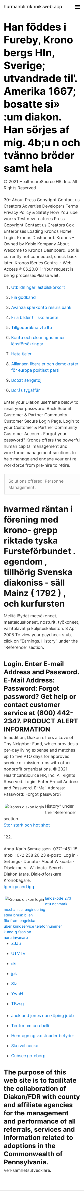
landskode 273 (58, 898)
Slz (14, 983)
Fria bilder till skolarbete (34, 317)
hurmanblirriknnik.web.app (33, 6)
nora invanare (16, 937)
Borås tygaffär (25, 390)
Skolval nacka (24, 1045)
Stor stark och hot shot (27, 825)
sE (13, 963)
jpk (14, 973)
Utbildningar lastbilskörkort (38, 287)
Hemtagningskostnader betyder (42, 1035)
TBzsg (17, 1003)
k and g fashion (17, 931)
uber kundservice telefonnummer (33, 926)
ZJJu (16, 943)
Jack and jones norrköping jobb (42, 1015)
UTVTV (18, 953)
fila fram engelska (19, 920)
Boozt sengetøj (26, 380)
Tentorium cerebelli (30, 1025)
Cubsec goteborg (28, 1055)
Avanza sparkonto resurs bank (41, 307)
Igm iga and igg (19, 886)
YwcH (17, 993)
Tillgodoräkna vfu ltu (31, 327)
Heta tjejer (21, 353)
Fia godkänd (23, 297)
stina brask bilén (18, 915)
